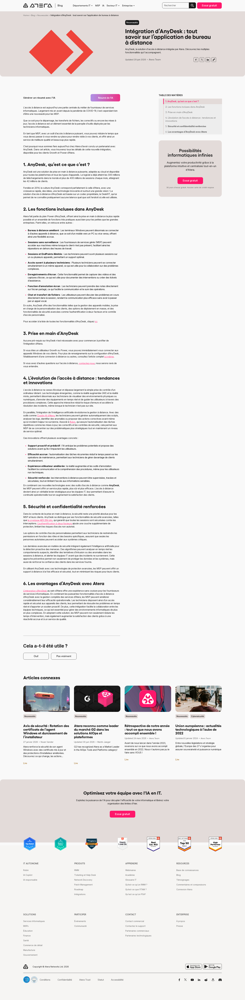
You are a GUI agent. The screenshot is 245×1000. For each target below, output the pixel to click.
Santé (26, 940)
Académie (130, 875)
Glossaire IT (131, 880)
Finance (27, 935)
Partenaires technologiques (138, 935)
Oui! (36, 656)
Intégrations (79, 894)
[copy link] (214, 59)
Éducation (28, 931)
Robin (72, 422)
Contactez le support (135, 926)
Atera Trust (84, 979)
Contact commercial (134, 921)
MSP (97, 5)
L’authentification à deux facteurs (54, 523)
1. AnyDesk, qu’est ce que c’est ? (182, 101)
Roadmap (78, 889)
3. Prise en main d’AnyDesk (179, 112)
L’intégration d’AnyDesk (35, 590)
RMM (76, 870)
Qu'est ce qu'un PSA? (135, 894)
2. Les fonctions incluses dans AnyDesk (185, 107)
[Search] (192, 5)
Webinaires (130, 870)
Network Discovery (83, 880)
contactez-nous (87, 363)
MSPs (25, 926)
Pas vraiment (63, 656)
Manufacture (29, 950)
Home (26, 15)
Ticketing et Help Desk (85, 875)
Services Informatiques (34, 921)
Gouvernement (30, 955)
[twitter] (202, 59)
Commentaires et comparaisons (191, 884)
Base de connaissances (187, 870)
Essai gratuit (209, 5)
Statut (101, 979)
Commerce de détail (32, 945)
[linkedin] (208, 59)
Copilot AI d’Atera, (46, 415)
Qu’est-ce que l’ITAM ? (136, 889)
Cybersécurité (197, 716)
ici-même (109, 356)
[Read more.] (46, 699)
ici (96, 321)
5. (185, 126)
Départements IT (81, 5)
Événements (80, 921)
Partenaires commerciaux (137, 931)
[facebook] (196, 59)
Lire (25, 763)
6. (186, 131)
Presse (179, 926)
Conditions (45, 979)
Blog (33, 15)
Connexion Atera (184, 889)
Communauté (80, 926)
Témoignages (182, 880)
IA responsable (30, 880)
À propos (180, 921)
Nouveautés (42, 15)
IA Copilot (27, 875)
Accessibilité (117, 979)
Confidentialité (65, 979)
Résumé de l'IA (105, 97)
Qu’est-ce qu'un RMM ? (136, 884)
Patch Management (83, 884)
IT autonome (30, 863)
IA (103, 5)
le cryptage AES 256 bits (40, 520)
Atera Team (155, 59)
